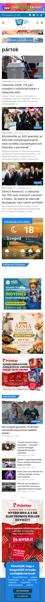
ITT (24, 585)
